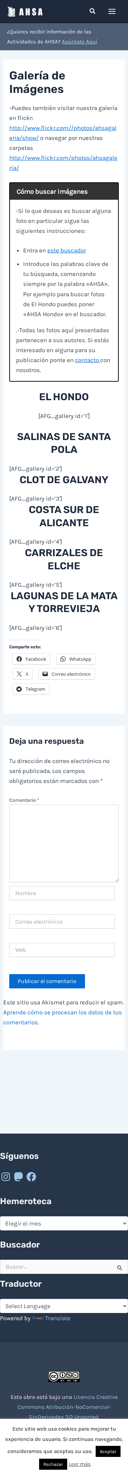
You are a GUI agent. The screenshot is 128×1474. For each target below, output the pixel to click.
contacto (87, 360)
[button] (93, 11)
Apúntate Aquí (79, 41)
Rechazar (53, 1464)
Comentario (24, 800)
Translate (57, 1318)
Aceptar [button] (108, 1451)
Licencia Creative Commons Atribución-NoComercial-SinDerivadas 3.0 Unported (67, 1407)
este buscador (66, 250)
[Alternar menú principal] (112, 11)
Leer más (80, 1464)
